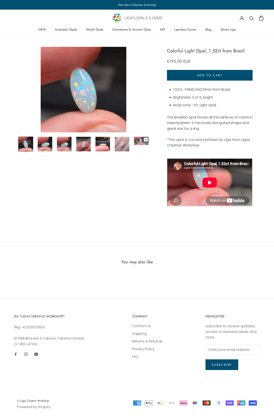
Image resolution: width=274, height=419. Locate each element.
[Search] (251, 18)
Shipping (139, 333)
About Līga (228, 29)
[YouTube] (36, 354)
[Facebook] (15, 354)
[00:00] (83, 89)
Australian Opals (66, 29)
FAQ (135, 356)
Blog (208, 29)
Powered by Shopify (34, 406)
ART (162, 29)
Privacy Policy (143, 349)
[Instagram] (26, 354)
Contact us (141, 325)
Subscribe (222, 365)
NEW (42, 29)
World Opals (94, 29)
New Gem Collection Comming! (137, 5)
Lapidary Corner (185, 29)
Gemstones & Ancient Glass (131, 29)
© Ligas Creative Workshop (33, 401)
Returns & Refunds (147, 341)
